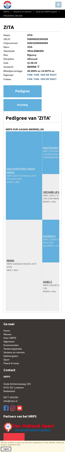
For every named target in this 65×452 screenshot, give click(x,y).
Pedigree (22, 91)
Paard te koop (11, 363)
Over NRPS (9, 338)
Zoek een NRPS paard (45, 12)
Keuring (22, 104)
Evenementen (11, 345)
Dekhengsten (10, 356)
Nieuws (7, 334)
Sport (6, 359)
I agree (6, 449)
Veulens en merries (21, 12)
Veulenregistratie (12, 348)
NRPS (6, 12)
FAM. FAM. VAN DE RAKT (42, 74)
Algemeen (9, 341)
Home (6, 330)
